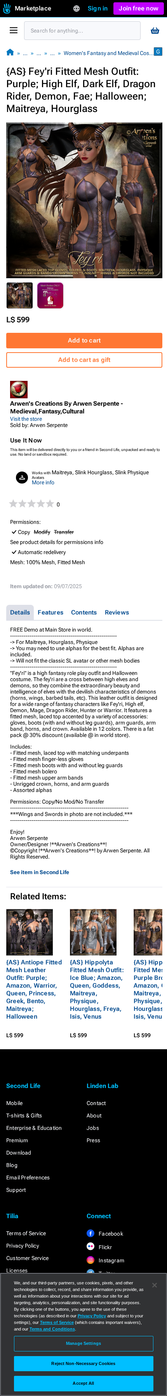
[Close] (154, 1285)
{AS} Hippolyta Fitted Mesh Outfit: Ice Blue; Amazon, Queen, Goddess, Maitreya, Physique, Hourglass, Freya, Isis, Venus (97, 989)
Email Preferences (28, 1177)
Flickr (104, 1247)
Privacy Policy (22, 1246)
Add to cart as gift (84, 359)
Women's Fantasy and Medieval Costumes (114, 53)
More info (43, 482)
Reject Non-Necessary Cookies (83, 1363)
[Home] (10, 52)
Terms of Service (26, 1233)
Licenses (17, 1270)
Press (93, 1140)
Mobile (14, 1103)
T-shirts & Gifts (24, 1115)
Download (18, 1153)
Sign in (98, 8)
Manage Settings (83, 1343)
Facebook (110, 1234)
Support (16, 1190)
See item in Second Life (39, 872)
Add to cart (84, 340)
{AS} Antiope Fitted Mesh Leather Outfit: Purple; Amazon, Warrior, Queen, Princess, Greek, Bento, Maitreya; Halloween (34, 989)
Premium (17, 1140)
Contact (96, 1103)
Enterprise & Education (34, 1128)
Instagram (110, 1260)
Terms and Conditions (52, 1329)
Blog (11, 1165)
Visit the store (26, 419)
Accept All (83, 1383)
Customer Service (27, 1258)
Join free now (138, 8)
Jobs (93, 1128)
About (94, 1115)
